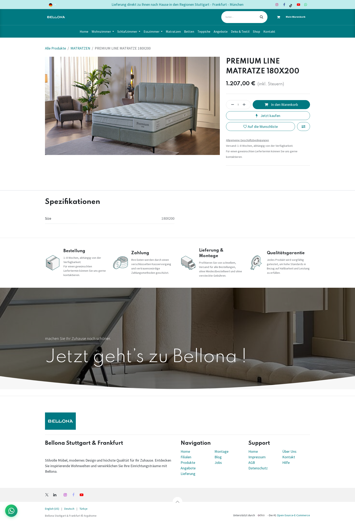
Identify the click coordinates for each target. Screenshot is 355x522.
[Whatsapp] (305, 4)
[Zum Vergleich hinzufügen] (303, 126)
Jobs (218, 462)
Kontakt (288, 457)
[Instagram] (277, 4)
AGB (251, 462)
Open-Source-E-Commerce (293, 515)
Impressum (257, 457)
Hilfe (286, 462)
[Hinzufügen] (245, 104)
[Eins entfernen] (231, 104)
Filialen (186, 457)
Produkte (188, 462)
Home (185, 451)
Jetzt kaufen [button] (270, 115)
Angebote (188, 468)
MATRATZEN (80, 48)
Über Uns (289, 451)
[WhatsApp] (11, 511)
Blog (218, 457)
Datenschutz (258, 468)
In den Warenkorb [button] (284, 104)
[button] (177, 502)
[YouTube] (298, 4)
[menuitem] (84, 31)
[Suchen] (261, 17)
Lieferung (188, 473)
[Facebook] (284, 4)
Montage (221, 451)
